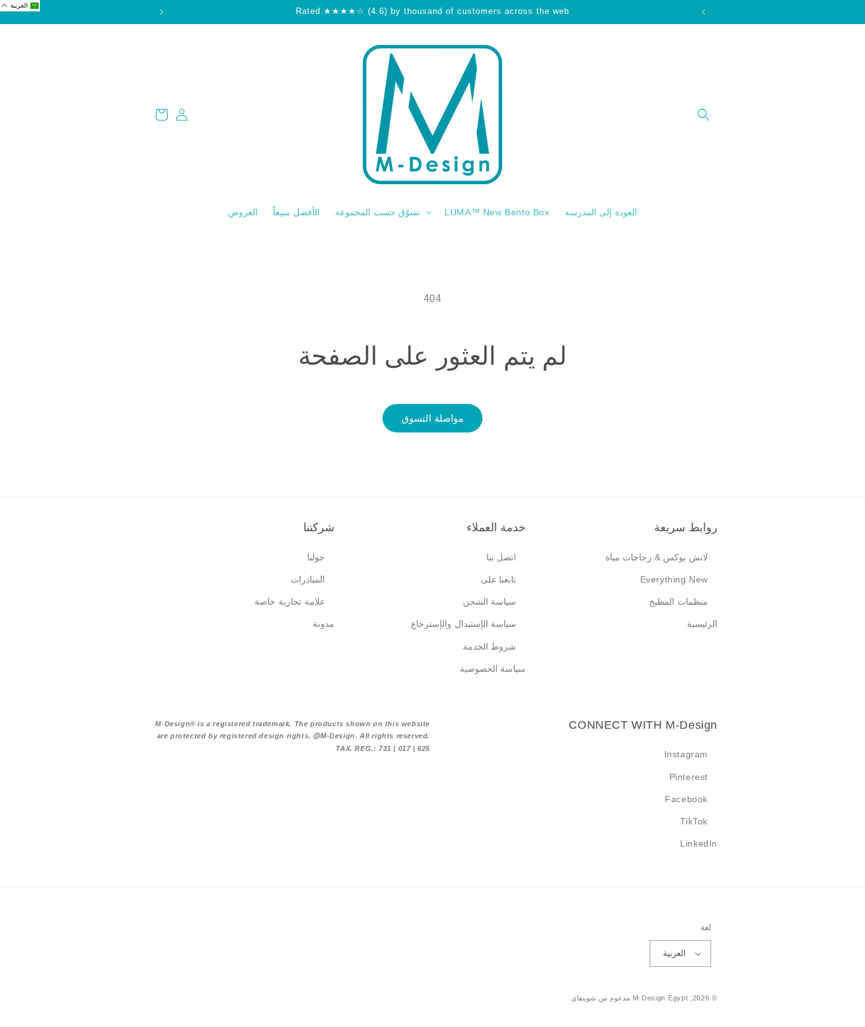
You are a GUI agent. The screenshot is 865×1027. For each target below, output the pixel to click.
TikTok (694, 821)
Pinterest (688, 777)
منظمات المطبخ (678, 601)
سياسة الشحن (490, 601)
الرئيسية (702, 624)
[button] (703, 115)
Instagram (686, 754)
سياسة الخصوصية (493, 669)
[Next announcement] (161, 12)
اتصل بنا (501, 557)
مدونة (323, 624)
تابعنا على (499, 579)
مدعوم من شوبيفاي (600, 998)
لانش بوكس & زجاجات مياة (656, 557)
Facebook (686, 799)
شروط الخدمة (490, 646)
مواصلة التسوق (432, 418)
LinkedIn (698, 843)
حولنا (316, 557)
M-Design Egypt (660, 998)
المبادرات (308, 579)
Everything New (674, 579)
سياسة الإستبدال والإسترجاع (463, 624)
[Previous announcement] (703, 12)
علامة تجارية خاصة (289, 601)
